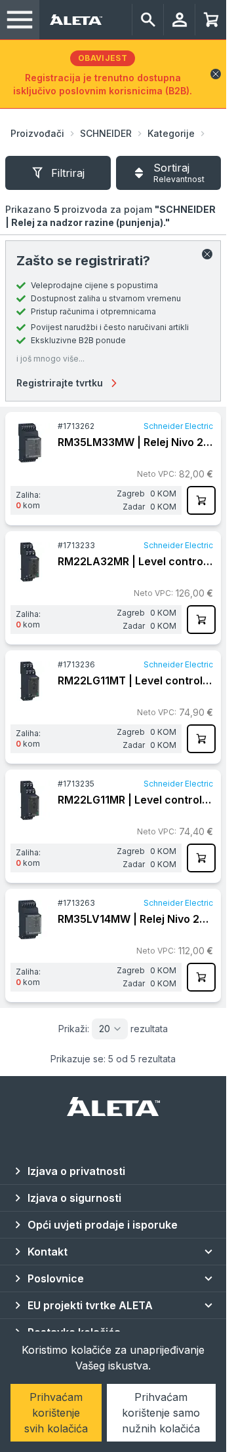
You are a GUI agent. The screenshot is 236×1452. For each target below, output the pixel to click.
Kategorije (171, 133)
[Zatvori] (207, 254)
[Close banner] (215, 74)
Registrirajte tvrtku (59, 382)
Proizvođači (37, 133)
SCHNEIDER (106, 133)
